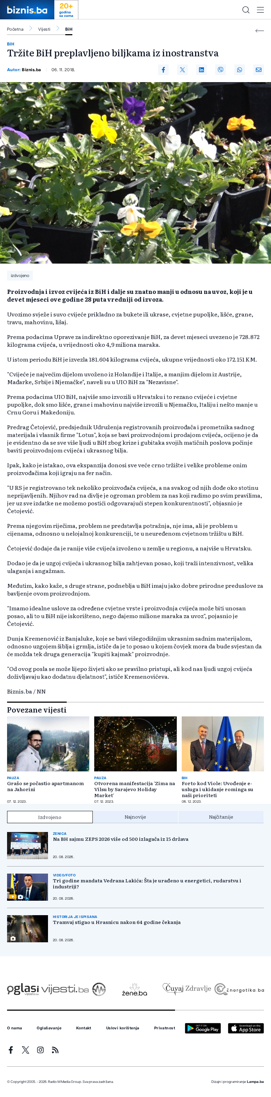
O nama (14, 1028)
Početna (15, 29)
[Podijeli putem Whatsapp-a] (239, 69)
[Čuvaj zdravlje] (187, 989)
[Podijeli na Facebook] (163, 69)
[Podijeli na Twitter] (182, 69)
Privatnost (164, 1028)
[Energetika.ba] (238, 989)
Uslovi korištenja (122, 1028)
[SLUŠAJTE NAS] (99, 989)
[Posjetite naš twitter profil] (25, 1050)
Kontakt (83, 1028)
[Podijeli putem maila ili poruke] (258, 69)
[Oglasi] (23, 989)
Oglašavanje (49, 1028)
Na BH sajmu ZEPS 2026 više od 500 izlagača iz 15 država (120, 839)
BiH (68, 29)
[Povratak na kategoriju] (259, 31)
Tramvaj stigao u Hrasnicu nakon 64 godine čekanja (117, 922)
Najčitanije (221, 816)
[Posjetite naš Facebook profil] (10, 1050)
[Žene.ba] (134, 989)
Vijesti (44, 29)
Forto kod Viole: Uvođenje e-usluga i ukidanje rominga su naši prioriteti (217, 789)
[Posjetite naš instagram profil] (40, 1050)
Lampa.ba (255, 1082)
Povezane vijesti (37, 709)
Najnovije (135, 816)
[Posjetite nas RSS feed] (55, 1050)
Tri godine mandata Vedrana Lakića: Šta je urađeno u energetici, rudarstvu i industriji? (147, 883)
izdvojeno (20, 275)
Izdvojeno (49, 816)
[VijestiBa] (65, 989)
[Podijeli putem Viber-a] (220, 69)
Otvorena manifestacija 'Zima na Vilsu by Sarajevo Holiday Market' (134, 789)
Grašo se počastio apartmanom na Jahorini (45, 786)
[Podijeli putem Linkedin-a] (201, 69)
